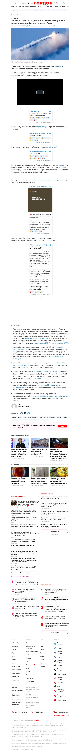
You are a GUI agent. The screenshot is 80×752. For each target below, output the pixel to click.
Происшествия (16, 669)
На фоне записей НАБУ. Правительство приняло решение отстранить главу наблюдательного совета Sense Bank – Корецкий (56, 609)
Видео (28, 671)
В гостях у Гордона (45, 6)
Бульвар (62, 6)
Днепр (42, 659)
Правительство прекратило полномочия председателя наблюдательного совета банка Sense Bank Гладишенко (23, 511)
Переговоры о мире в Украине (39, 10)
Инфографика (15, 673)
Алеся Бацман (62, 674)
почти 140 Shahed (34, 379)
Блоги (56, 6)
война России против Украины (47, 417)
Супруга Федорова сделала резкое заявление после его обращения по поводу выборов (26, 615)
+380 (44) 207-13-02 (41, 712)
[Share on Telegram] (28, 413)
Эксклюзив (29, 665)
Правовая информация (15, 694)
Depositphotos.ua (36, 730)
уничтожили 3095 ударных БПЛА (37, 338)
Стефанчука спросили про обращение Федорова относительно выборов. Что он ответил (24, 526)
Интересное (15, 676)
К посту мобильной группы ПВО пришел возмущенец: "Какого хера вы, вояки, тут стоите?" (54, 505)
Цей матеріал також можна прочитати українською (43, 26)
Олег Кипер (45, 419)
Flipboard (60, 683)
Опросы (28, 675)
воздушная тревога (23, 419)
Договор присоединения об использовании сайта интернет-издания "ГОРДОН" (32, 705)
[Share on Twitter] (25, 413)
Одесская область (32, 417)
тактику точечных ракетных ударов (47, 180)
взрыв (19, 417)
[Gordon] (43, 3)
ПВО (25, 417)
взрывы (65, 417)
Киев (41, 643)
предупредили (42, 127)
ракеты (59, 417)
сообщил (58, 66)
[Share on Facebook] (21, 413)
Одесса (14, 417)
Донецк (42, 653)
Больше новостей (25, 572)
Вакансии (14, 684)
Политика (14, 646)
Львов (42, 646)
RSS (58, 686)
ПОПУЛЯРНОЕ (46, 585)
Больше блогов (55, 531)
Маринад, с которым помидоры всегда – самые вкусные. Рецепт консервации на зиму (25, 599)
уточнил (61, 165)
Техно (13, 663)
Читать (63, 426)
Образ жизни (15, 666)
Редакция (14, 687)
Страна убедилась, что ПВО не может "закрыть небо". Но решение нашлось (55, 590)
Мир (12, 653)
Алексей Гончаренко (35, 419)
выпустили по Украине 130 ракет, (47, 372)
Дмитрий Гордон (60, 644)
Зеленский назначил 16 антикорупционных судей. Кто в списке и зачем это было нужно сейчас (25, 519)
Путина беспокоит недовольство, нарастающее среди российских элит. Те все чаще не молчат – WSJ (25, 533)
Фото (27, 668)
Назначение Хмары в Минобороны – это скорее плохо (55, 617)
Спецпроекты (30, 681)
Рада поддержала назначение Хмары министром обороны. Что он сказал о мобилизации (57, 625)
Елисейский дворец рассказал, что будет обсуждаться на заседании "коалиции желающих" (24, 567)
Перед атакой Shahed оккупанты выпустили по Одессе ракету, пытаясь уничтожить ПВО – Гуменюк (19, 453)
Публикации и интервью (27, 6)
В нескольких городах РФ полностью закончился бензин (23, 546)
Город (41, 639)
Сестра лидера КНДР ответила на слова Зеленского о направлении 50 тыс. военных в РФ (56, 599)
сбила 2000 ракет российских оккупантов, (51, 396)
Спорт (13, 656)
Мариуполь (43, 663)
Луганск (42, 666)
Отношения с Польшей (58, 10)
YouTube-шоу (30, 678)
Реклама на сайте (16, 690)
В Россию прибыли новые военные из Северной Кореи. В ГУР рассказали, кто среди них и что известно (24, 560)
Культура (14, 659)
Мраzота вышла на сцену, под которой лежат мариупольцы (54, 525)
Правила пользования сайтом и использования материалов (32, 689)
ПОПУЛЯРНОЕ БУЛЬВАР (20, 576)
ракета (14, 419)
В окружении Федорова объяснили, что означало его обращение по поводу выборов (24, 552)
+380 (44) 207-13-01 (20, 712)
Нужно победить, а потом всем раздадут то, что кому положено (53, 518)
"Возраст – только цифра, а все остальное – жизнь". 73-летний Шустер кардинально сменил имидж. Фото (27, 582)
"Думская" (53, 147)
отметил (41, 238)
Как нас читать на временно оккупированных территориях (17, 701)
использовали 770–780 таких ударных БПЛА (51, 343)
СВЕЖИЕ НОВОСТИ (18, 496)
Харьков (42, 656)
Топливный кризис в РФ (20, 10)
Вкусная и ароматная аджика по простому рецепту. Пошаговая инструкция (25, 591)
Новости (14, 6)
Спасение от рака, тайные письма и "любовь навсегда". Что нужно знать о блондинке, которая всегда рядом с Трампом (25, 503)
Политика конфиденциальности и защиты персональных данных (32, 696)
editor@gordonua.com (62, 712)
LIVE (27, 661)
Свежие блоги (47, 494)
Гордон (13, 15)
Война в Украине (16, 643)
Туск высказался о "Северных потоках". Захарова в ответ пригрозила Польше (23, 540)
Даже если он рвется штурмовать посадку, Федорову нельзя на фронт (55, 512)
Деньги (13, 649)
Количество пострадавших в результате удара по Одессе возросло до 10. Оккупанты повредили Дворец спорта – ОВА (58, 454)
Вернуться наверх (59, 715)
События (19, 15)
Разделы (28, 639)
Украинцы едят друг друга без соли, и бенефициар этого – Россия (55, 497)
